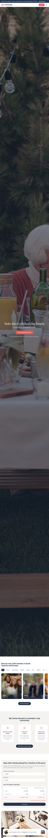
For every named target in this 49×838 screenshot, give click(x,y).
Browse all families (24, 703)
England (38, 670)
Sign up (41, 4)
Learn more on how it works (24, 746)
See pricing (24, 804)
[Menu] (46, 5)
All (2, 670)
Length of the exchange (8, 771)
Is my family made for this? (24, 332)
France (7, 670)
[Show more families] (46, 670)
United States (15, 670)
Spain (28, 670)
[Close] (47, 1)
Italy (33, 670)
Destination (5, 777)
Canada (22, 670)
